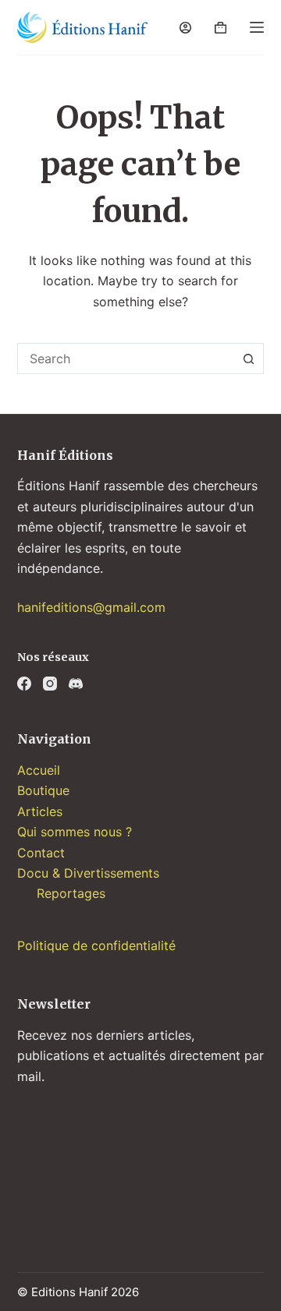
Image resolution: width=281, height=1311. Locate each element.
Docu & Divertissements (88, 873)
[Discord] (76, 684)
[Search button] (248, 358)
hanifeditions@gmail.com (91, 607)
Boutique (43, 790)
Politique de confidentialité (96, 945)
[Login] (185, 28)
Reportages (71, 893)
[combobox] (126, 358)
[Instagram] (50, 684)
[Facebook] (24, 684)
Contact (41, 852)
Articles (39, 811)
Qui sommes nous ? (74, 831)
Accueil (38, 770)
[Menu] (257, 27)
